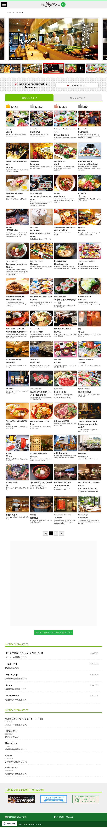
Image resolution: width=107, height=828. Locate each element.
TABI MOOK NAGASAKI (64, 817)
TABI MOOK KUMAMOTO (16, 817)
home (9, 13)
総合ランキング (29, 97)
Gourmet (19, 13)
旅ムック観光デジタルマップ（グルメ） (53, 632)
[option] (21, 799)
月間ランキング (77, 97)
